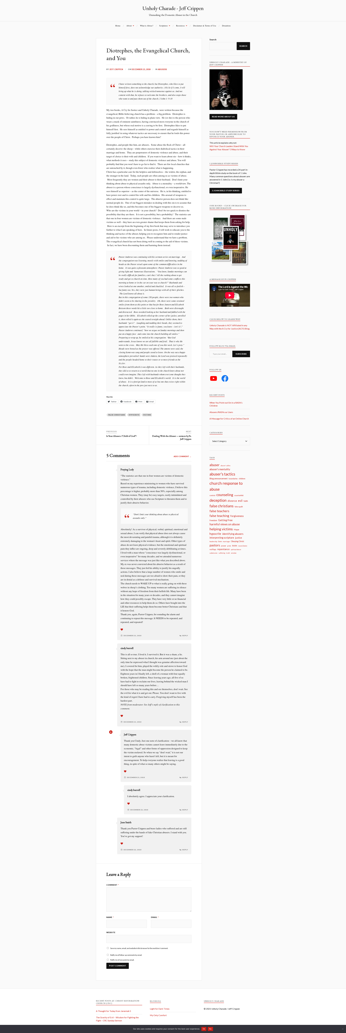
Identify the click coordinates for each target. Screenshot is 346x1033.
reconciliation (242, 546)
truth (228, 553)
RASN (234, 546)
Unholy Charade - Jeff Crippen (173, 8)
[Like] (122, 629)
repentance (223, 549)
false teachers (219, 511)
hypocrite (134, 415)
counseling (224, 495)
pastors (214, 545)
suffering (222, 553)
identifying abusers (232, 533)
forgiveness (237, 515)
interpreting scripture (221, 537)
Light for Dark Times (159, 1008)
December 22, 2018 (139, 810)
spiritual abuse (236, 549)
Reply (185, 635)
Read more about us (223, 117)
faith (246, 501)
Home (117, 25)
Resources (180, 25)
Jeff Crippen (116, 69)
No (210, 1029)
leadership (213, 541)
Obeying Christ (237, 541)
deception (218, 500)
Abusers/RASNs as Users (221, 412)
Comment (112, 885)
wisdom (233, 553)
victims (147, 415)
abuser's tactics (222, 474)
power (223, 546)
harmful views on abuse (224, 524)
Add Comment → (182, 456)
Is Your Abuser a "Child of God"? (121, 435)
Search (212, 39)
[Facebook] (225, 378)
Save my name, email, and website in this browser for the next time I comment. (139, 948)
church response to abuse (226, 486)
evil (240, 500)
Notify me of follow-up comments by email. (126, 955)
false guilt (239, 506)
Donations (226, 25)
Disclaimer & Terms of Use (204, 25)
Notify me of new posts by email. (122, 960)
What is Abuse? (146, 25)
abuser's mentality (219, 469)
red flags (212, 549)
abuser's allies (225, 465)
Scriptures (163, 25)
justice (238, 537)
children (242, 478)
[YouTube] (213, 378)
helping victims (221, 529)
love (220, 541)
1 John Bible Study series (225, 190)
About (129, 25)
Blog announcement (218, 478)
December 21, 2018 (141, 69)
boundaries (233, 479)
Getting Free (225, 520)
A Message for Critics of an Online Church (229, 418)
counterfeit (239, 495)
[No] (342, 1029)
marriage (226, 541)
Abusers (162, 69)
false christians (116, 415)
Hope (236, 529)
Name (110, 917)
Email (155, 917)
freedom (213, 520)
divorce (232, 500)
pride (229, 546)
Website (110, 932)
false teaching (219, 516)
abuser (214, 465)
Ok (204, 1029)
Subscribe (241, 354)
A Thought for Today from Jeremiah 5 (113, 1011)
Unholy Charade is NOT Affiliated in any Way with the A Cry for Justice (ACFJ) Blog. (229, 328)
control (212, 495)
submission (213, 553)
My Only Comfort (158, 1015)
